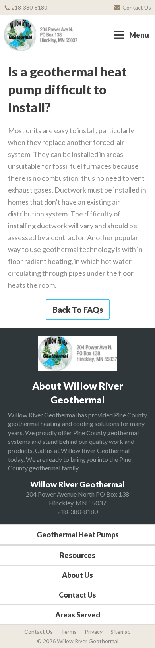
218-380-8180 (77, 511)
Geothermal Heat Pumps (78, 534)
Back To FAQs (77, 309)
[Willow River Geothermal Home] (41, 35)
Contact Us (77, 595)
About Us (77, 575)
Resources (77, 555)
